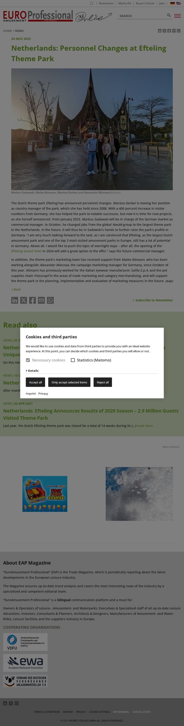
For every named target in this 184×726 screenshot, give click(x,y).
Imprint (31, 393)
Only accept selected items (69, 382)
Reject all (103, 382)
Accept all (35, 382)
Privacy (43, 393)
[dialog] (92, 363)
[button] (73, 360)
